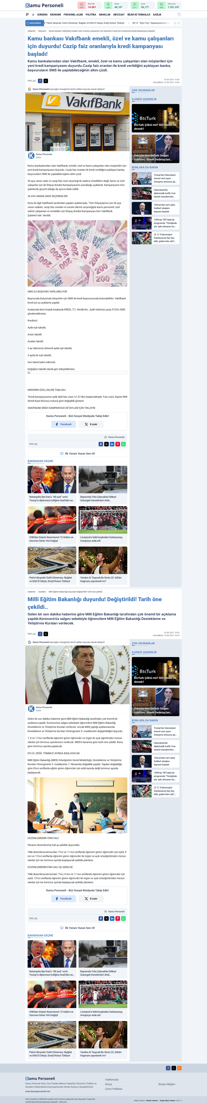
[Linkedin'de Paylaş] (112, 444)
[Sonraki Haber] (179, 23)
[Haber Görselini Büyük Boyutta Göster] (77, 121)
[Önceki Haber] (175, 23)
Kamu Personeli (44, 156)
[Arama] (179, 14)
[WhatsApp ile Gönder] (123, 444)
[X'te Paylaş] (46, 81)
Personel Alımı (73, 14)
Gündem (42, 14)
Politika (91, 14)
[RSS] (179, 1068)
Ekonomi (55, 14)
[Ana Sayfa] (33, 14)
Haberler (31, 31)
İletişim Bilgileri (166, 1084)
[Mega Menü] (27, 14)
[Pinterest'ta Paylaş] (117, 444)
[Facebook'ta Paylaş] (40, 81)
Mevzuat (119, 14)
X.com (93, 424)
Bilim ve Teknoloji (138, 14)
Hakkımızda (111, 1079)
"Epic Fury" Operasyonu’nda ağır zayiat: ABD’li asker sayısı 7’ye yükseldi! (85, 23)
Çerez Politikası (113, 1088)
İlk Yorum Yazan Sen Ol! (80, 453)
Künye (108, 1084)
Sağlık (157, 14)
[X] (174, 1068)
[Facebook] (168, 1068)
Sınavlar (104, 14)
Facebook (66, 424)
